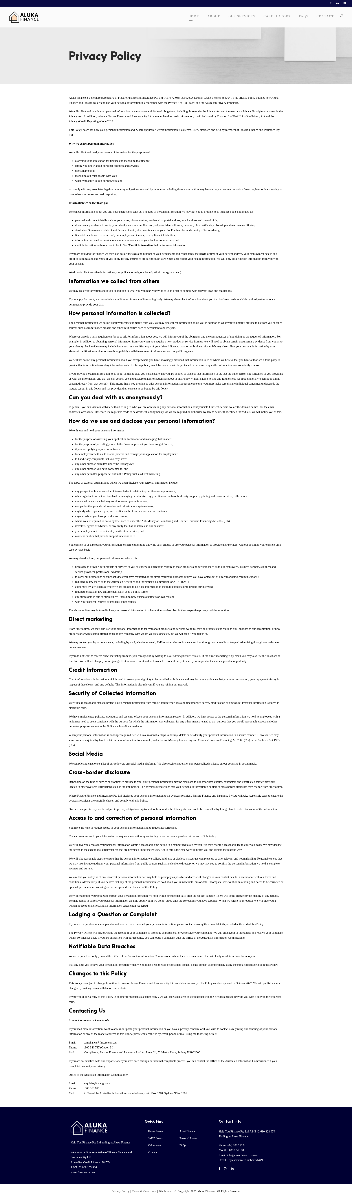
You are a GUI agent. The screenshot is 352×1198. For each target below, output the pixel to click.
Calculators (276, 16)
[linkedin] (337, 3)
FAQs (303, 16)
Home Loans (155, 1131)
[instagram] (344, 3)
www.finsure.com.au (83, 1172)
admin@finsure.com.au (186, 655)
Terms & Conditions (144, 1191)
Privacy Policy (120, 1191)
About (214, 16)
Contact (325, 16)
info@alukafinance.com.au (242, 1155)
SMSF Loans (155, 1138)
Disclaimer (165, 1191)
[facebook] (331, 3)
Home (193, 16)
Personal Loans (188, 1138)
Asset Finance (187, 1131)
